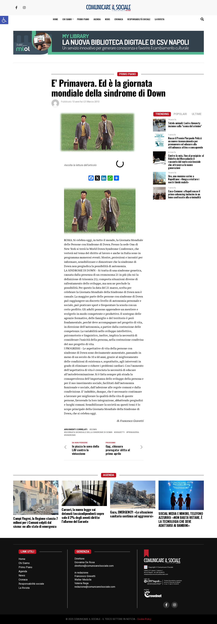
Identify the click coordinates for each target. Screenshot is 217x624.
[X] (97, 178)
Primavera (133, 432)
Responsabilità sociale (138, 19)
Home (55, 19)
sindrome (70, 435)
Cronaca (118, 19)
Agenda (97, 19)
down (94, 429)
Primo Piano (83, 19)
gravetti (120, 432)
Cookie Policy (144, 619)
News (107, 19)
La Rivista (159, 19)
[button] (4, 20)
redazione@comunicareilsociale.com (95, 586)
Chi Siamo (24, 563)
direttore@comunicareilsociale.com (94, 565)
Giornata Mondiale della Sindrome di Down (88, 432)
